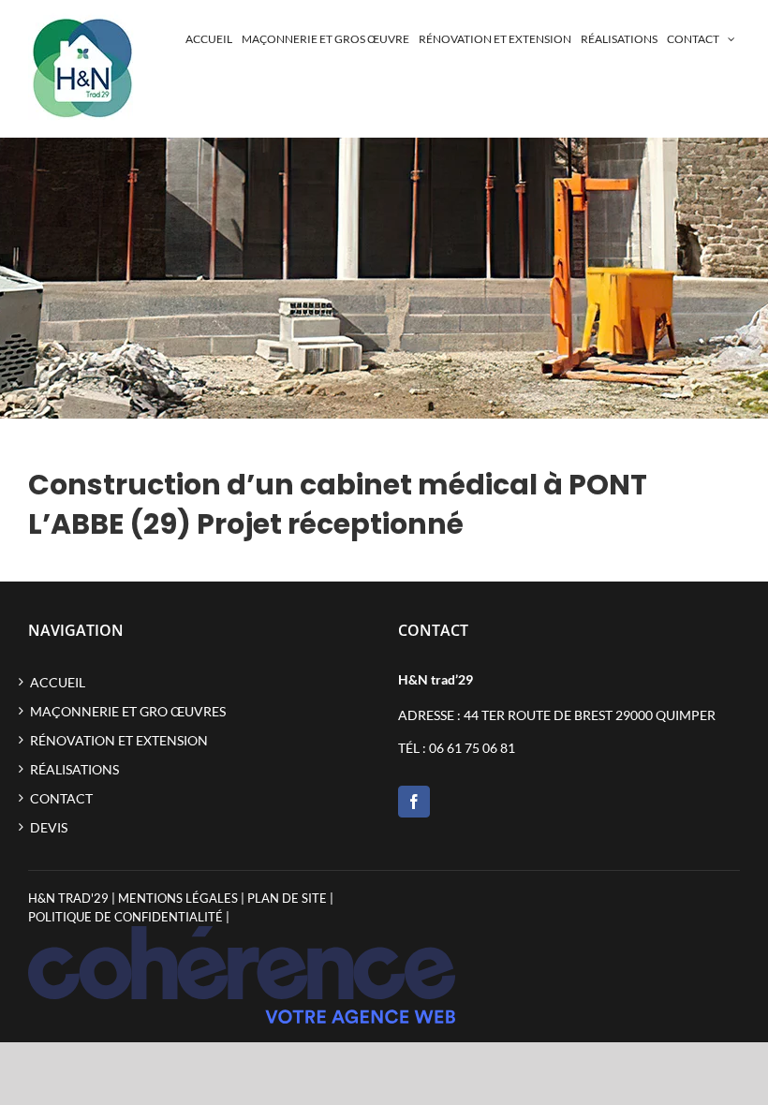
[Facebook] (414, 802)
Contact (61, 798)
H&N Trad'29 (68, 898)
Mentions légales (178, 898)
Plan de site (287, 898)
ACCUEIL (57, 682)
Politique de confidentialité (125, 916)
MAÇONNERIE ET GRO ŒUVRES (128, 711)
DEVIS (48, 827)
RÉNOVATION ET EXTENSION (119, 740)
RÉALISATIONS (74, 769)
